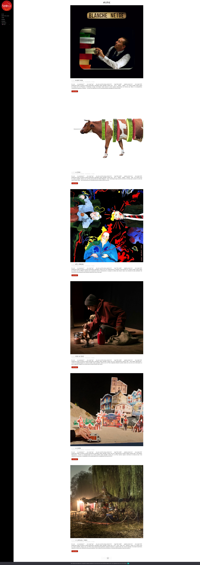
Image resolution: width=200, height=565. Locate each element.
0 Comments (87, 81)
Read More (74, 91)
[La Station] (106, 409)
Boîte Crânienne (79, 264)
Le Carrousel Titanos (81, 540)
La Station (78, 448)
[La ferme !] (106, 133)
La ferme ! (78, 172)
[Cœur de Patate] (106, 317)
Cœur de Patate (79, 356)
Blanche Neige (79, 80)
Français (4, 24)
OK (128, 563)
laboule (82, 81)
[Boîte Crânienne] (106, 225)
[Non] (198, 563)
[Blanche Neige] (106, 41)
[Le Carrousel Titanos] (106, 501)
